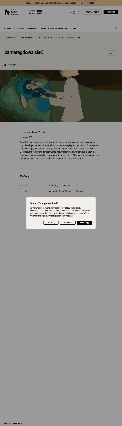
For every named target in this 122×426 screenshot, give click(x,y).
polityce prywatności (64, 216)
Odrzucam (67, 222)
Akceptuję (84, 222)
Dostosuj (51, 222)
